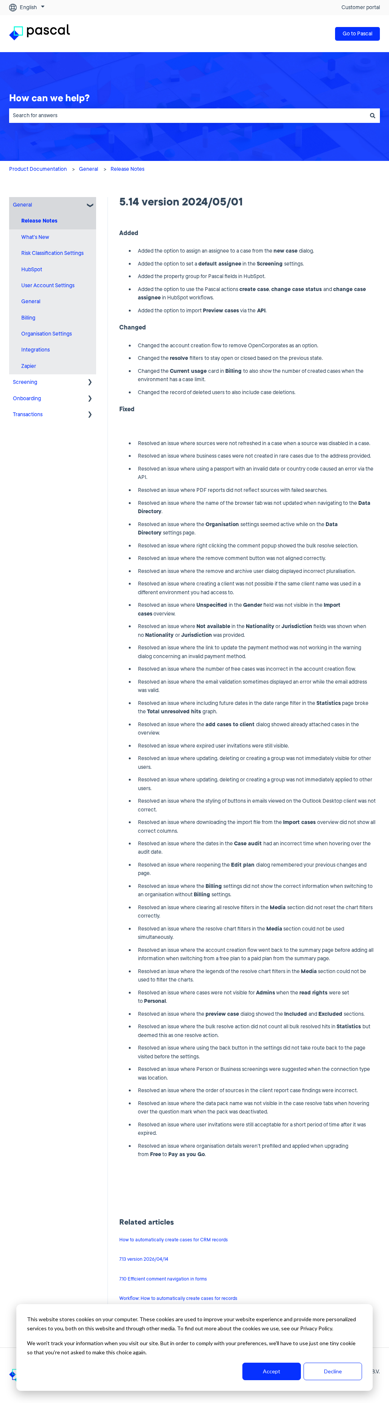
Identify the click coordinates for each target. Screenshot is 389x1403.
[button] (90, 205)
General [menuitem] (22, 204)
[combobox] (187, 115)
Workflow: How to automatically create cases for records (178, 1298)
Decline (333, 1371)
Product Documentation (38, 169)
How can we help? (49, 98)
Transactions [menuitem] (28, 414)
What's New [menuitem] (35, 237)
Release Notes (127, 169)
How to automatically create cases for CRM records (173, 1240)
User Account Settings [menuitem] (47, 285)
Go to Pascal (357, 33)
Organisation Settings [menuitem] (46, 333)
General (88, 169)
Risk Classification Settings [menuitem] (52, 253)
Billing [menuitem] (28, 317)
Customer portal (361, 7)
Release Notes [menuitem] (39, 220)
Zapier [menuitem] (28, 366)
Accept (271, 1371)
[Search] (372, 115)
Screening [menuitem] (25, 382)
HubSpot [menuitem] (31, 269)
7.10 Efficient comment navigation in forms (163, 1279)
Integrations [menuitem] (35, 349)
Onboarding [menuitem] (27, 398)
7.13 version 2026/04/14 (143, 1259)
